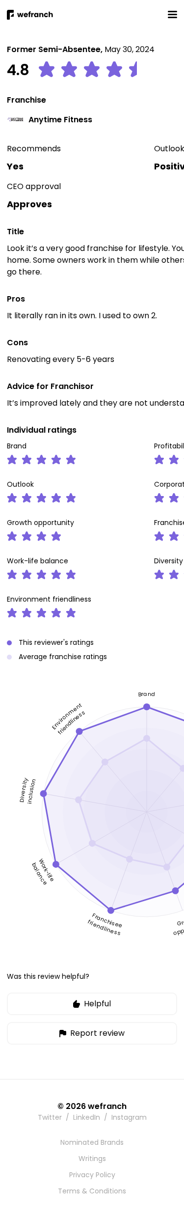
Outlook (20, 484)
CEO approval (34, 186)
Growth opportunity (40, 522)
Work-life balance (37, 561)
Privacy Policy (92, 1175)
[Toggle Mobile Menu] (172, 14)
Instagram (129, 1117)
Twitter (50, 1117)
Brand (16, 446)
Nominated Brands (92, 1142)
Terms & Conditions (92, 1191)
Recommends (34, 148)
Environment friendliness (49, 599)
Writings (92, 1158)
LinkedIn (86, 1117)
